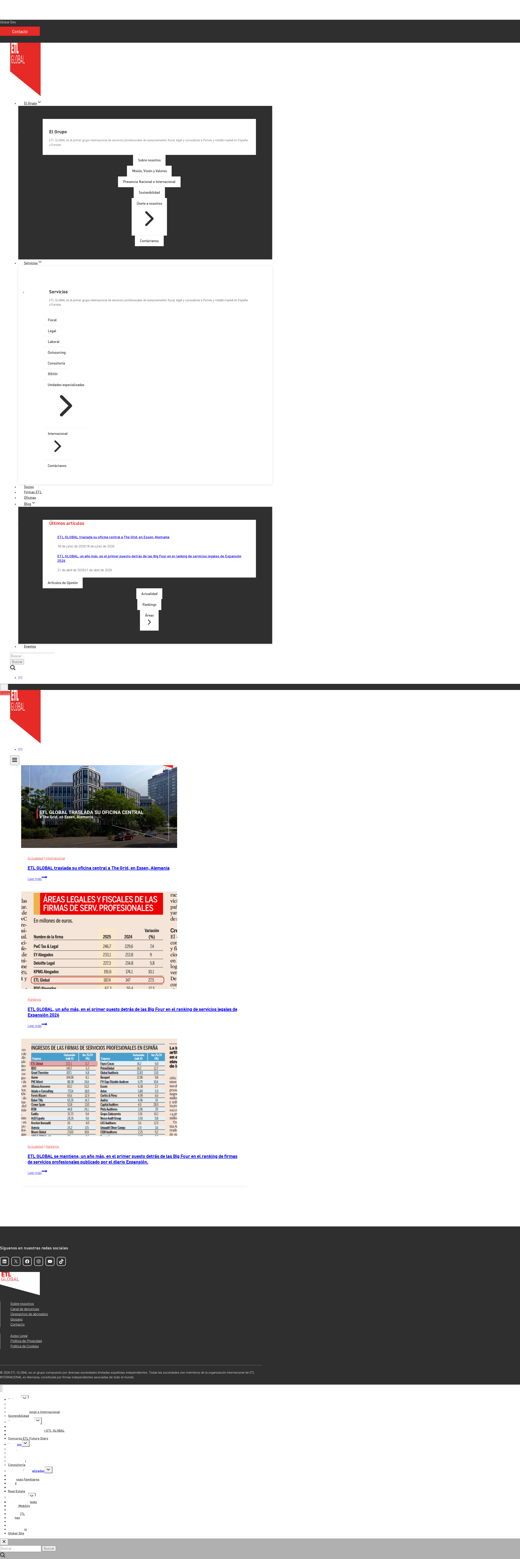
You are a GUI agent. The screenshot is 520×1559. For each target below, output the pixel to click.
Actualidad (35, 858)
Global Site (8, 22)
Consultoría (16, 1464)
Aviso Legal (18, 1336)
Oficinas (30, 497)
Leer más (37, 879)
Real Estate (16, 1491)
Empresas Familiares (23, 1479)
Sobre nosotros (22, 1304)
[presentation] (135, 800)
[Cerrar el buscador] (4, 1541)
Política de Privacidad (26, 1341)
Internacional (55, 858)
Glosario (16, 1319)
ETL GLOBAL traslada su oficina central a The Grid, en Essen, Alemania (113, 536)
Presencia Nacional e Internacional (34, 1412)
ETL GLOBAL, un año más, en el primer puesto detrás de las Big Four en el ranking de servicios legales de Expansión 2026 (149, 558)
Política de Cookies (24, 1346)
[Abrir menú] (14, 760)
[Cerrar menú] (1, 1388)
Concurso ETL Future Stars (28, 1438)
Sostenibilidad (18, 1415)
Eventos (30, 646)
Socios (29, 486)
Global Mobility (19, 1506)
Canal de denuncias (24, 1309)
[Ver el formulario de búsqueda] (4, 687)
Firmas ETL (33, 492)
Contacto (20, 31)
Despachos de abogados (29, 1314)
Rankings (34, 1000)
